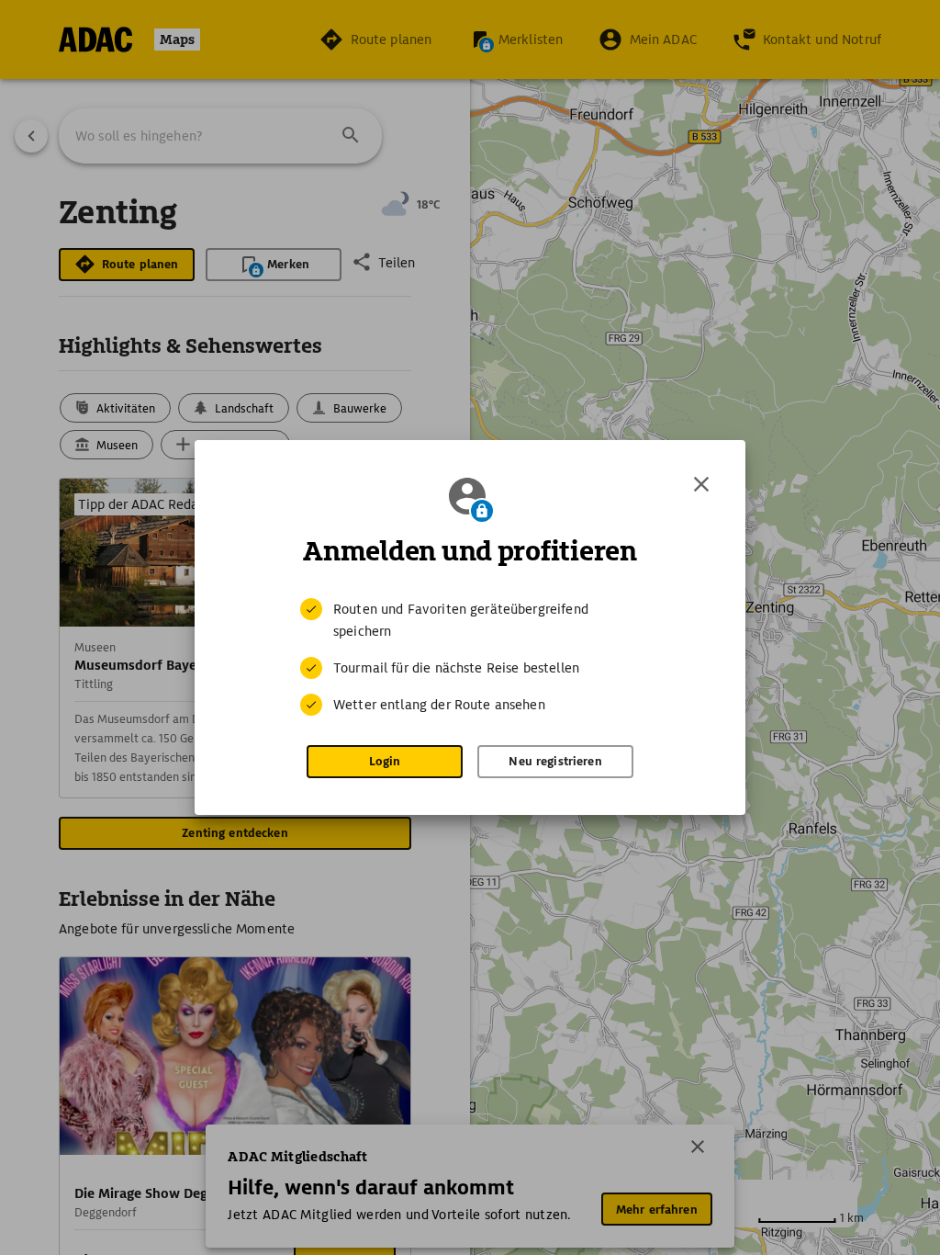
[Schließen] (701, 484)
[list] (470, 657)
